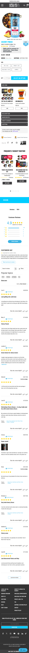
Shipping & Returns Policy (21, 605)
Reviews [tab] (5, 200)
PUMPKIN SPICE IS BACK (14, 1)
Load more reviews (14, 577)
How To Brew (4, 607)
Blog (2, 605)
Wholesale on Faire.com (20, 596)
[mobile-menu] (3, 5)
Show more (4, 280)
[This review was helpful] (23, 371)
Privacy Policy (18, 610)
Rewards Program (5, 593)
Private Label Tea (19, 599)
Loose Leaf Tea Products (4, 590)
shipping (8, 277)
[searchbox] (7, 268)
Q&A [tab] (18, 209)
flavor (3, 277)
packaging (14, 277)
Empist (18, 646)
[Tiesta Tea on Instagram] (10, 634)
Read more (4, 364)
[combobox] (22, 284)
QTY (2, 78)
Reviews (3, 602)
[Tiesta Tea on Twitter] (6, 634)
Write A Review (15, 241)
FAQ (15, 602)
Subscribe (14, 627)
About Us (3, 596)
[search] (24, 5)
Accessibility (23, 644)
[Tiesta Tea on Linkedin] (22, 634)
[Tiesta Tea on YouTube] (14, 634)
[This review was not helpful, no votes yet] (26, 311)
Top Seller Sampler (7, 101)
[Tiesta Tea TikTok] (25, 634)
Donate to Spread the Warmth (20, 590)
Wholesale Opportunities (21, 593)
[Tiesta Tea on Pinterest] (18, 634)
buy (19, 277)
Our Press (3, 599)
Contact (16, 607)
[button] (14, 651)
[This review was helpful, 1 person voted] (23, 340)
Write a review (6, 180)
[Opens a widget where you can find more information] (23, 650)
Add (7, 108)
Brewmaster (19, 101)
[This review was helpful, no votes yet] (23, 311)
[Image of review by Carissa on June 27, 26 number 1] (4, 447)
